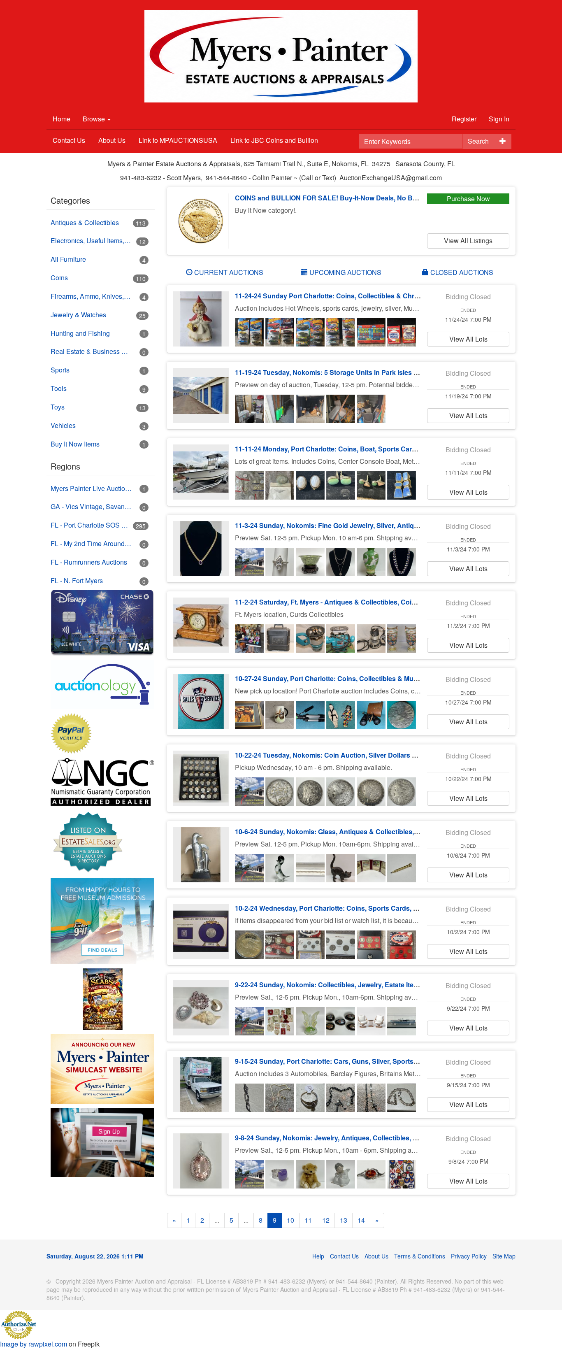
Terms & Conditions (419, 1256)
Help (318, 1256)
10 (290, 1220)
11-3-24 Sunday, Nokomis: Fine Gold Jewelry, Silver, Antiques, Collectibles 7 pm (358, 525)
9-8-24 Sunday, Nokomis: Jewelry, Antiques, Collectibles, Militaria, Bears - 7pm (356, 1137)
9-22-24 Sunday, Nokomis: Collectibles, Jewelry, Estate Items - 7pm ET (343, 984)
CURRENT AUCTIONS (228, 272)
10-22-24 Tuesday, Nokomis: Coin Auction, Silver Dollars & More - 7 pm (345, 755)
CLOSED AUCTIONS (461, 272)
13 (343, 1220)
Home (61, 118)
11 (308, 1220)
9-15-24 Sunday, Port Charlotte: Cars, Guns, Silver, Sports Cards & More (346, 1061)
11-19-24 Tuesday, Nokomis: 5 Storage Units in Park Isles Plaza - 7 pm (343, 372)
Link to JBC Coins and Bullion (274, 140)
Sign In (499, 118)
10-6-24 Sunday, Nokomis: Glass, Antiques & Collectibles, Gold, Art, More (348, 831)
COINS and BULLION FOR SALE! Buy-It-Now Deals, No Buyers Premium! (348, 197)
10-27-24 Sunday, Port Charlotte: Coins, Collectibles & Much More (337, 678)
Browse (95, 118)
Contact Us (69, 140)
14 (361, 1220)
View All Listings (468, 240)
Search (478, 141)
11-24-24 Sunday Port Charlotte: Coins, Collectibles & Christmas (335, 295)
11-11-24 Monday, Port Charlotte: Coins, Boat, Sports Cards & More (339, 449)
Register (464, 118)
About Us (111, 140)
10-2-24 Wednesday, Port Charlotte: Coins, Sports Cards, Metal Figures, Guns (355, 908)
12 (326, 1220)
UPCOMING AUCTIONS (344, 272)
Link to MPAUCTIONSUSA (178, 140)
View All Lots (468, 339)
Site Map (504, 1256)
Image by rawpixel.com (33, 1344)
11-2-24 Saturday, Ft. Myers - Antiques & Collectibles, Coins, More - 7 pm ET (352, 602)
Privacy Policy (469, 1256)
